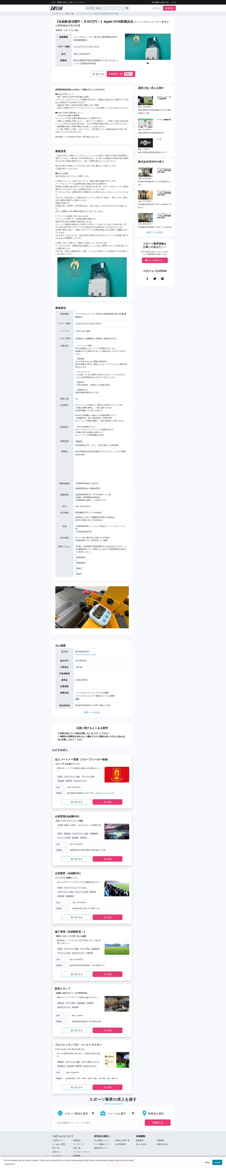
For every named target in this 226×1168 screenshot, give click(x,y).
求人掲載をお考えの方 (160, 2)
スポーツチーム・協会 (72, 777)
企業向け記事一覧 (122, 1140)
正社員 (60, 777)
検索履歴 (160, 1140)
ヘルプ (173, 2)
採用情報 (76, 1155)
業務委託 (59, 30)
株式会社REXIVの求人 (151, 161)
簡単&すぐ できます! (128, 74)
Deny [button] (207, 1162)
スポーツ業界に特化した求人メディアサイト (68, 2)
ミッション (56, 1155)
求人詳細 (107, 802)
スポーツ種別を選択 (76, 1113)
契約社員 (67, 834)
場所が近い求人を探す (151, 88)
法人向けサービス (80, 781)
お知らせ (56, 1152)
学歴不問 (98, 338)
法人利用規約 (120, 1144)
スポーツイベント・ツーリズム (75, 888)
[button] (130, 50)
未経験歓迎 (90, 338)
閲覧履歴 (139, 1140)
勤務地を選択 (155, 1113)
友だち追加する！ (156, 260)
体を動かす (80, 338)
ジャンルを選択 (116, 1113)
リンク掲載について (102, 1144)
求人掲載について (101, 1140)
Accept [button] (217, 1162)
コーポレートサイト (81, 1152)
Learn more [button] (9, 1164)
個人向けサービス (110, 338)
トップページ (57, 13)
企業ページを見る (92, 712)
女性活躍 (61, 781)
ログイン (156, 8)
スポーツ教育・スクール (90, 1062)
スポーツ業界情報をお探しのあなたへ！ (155, 245)
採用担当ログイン (101, 1148)
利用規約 (76, 1140)
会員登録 (169, 8)
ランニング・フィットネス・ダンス (86, 47)
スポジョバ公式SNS (155, 270)
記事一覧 (76, 1148)
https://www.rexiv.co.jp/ (85, 654)
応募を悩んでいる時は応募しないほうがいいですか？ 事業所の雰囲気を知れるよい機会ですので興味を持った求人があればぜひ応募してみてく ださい (91, 736)
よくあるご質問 (58, 1144)
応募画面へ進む (120, 74)
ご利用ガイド (57, 1140)
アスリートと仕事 (88, 777)
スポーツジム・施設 (71, 30)
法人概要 (60, 645)
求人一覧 (69, 13)
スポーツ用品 (85, 949)
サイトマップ (78, 1144)
